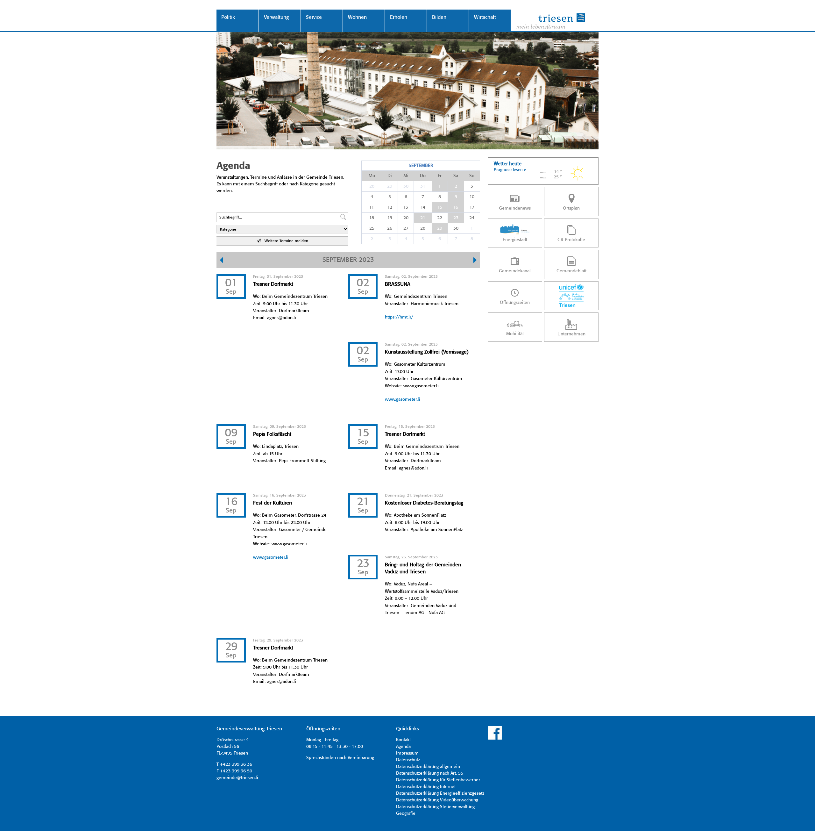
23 (455, 218)
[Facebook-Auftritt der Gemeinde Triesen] (495, 738)
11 (371, 207)
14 (423, 207)
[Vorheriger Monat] (221, 261)
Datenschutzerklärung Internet (426, 786)
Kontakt (403, 740)
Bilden (439, 17)
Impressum (407, 753)
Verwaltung (276, 17)
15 (439, 207)
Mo (372, 176)
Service (314, 17)
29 (389, 186)
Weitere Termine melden (284, 241)
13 (405, 207)
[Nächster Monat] (475, 261)
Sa (455, 176)
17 (472, 207)
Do (423, 176)
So (471, 176)
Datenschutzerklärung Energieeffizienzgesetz (440, 793)
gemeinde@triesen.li (237, 778)
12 (389, 207)
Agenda (403, 746)
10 (472, 197)
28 (371, 186)
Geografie (405, 813)
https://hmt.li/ (399, 317)
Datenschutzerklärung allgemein (428, 766)
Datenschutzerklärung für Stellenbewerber (438, 780)
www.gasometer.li (402, 399)
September (421, 165)
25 (371, 228)
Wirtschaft (485, 17)
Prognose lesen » (510, 170)
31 (422, 186)
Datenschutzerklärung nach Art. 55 (429, 773)
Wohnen (357, 17)
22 (439, 218)
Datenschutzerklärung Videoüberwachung (437, 800)
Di (389, 176)
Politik (228, 17)
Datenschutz (408, 760)
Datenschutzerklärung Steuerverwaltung (435, 807)
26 (389, 228)
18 (371, 218)
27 (405, 228)
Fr (440, 176)
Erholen (398, 17)
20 (405, 218)
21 (422, 218)
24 (471, 218)
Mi (405, 176)
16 (455, 207)
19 (389, 218)
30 (405, 186)
